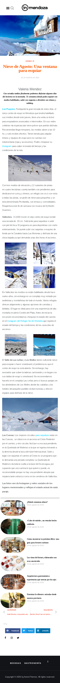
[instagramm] (11, 637)
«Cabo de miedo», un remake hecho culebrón (42, 522)
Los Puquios (8, 109)
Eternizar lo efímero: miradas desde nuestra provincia (41, 596)
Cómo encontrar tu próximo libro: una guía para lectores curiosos (43, 541)
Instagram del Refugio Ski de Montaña (25, 321)
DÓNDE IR (30, 61)
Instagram (7, 146)
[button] (7, 8)
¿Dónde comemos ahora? (37, 502)
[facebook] (5, 637)
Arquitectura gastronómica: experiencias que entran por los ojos (41, 578)
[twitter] (18, 637)
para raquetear (42, 435)
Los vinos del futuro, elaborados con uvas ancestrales (42, 559)
